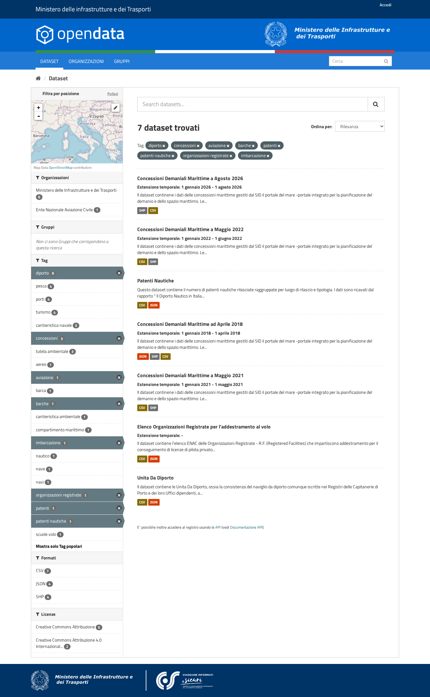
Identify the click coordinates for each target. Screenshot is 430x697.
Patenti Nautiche (155, 280)
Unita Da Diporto (155, 477)
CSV (153, 210)
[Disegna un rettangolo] (115, 108)
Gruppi (122, 61)
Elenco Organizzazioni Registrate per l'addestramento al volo (204, 426)
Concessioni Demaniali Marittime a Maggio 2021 (190, 375)
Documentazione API (246, 527)
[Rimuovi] (163, 145)
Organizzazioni (86, 61)
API (218, 527)
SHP (142, 210)
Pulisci (112, 94)
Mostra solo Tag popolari (59, 546)
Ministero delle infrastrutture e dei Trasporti (93, 9)
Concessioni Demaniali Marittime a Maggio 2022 (190, 229)
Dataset (49, 61)
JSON (154, 305)
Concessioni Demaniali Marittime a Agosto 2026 (190, 178)
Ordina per (321, 126)
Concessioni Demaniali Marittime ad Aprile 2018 (190, 324)
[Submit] (386, 60)
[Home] (38, 78)
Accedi (385, 5)
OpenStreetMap (61, 167)
